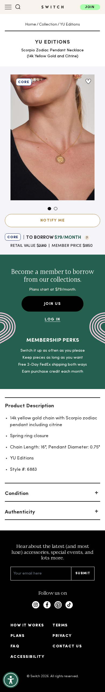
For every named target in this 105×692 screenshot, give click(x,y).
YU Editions (70, 25)
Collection (48, 25)
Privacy (62, 636)
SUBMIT (82, 573)
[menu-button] (8, 7)
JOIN (90, 7)
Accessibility (27, 657)
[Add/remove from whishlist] (88, 81)
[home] (52, 7)
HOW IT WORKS (27, 625)
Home (30, 25)
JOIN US (52, 304)
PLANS (17, 636)
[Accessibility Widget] (11, 680)
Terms (60, 625)
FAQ (14, 646)
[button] (18, 6)
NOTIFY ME (52, 221)
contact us (67, 646)
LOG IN (52, 320)
